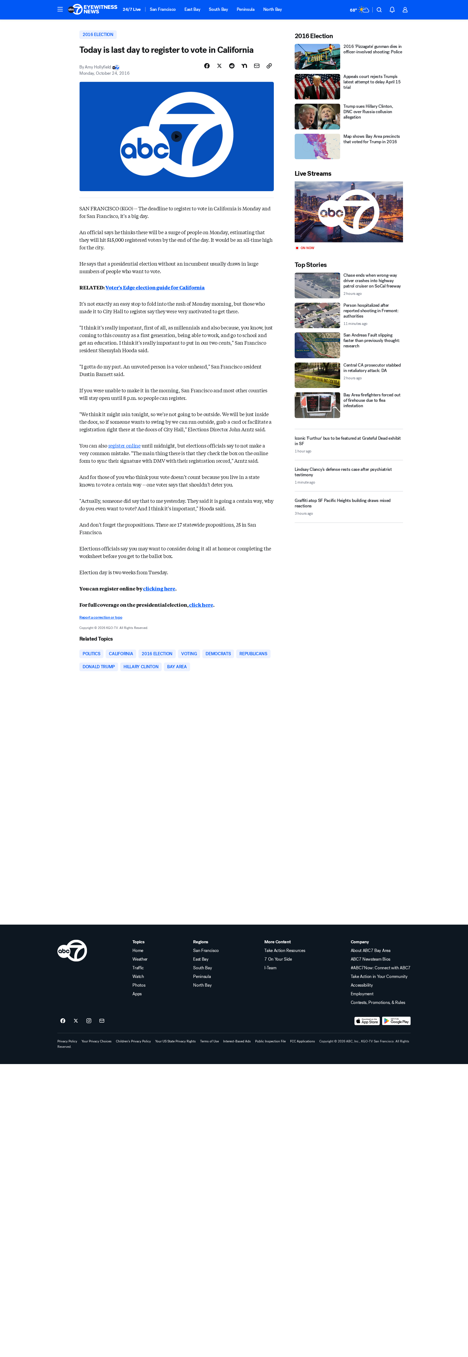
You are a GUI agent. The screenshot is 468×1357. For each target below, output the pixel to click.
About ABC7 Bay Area (371, 950)
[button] (60, 9)
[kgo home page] (72, 950)
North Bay (272, 9)
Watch (138, 976)
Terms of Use (209, 1041)
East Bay (192, 9)
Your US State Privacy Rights (175, 1041)
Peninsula (246, 9)
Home (137, 950)
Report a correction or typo (100, 617)
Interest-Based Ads (237, 1041)
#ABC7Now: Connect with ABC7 (381, 968)
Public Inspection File (270, 1041)
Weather (140, 959)
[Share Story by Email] (256, 65)
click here (201, 604)
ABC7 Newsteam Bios (370, 959)
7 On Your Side (278, 959)
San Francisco (163, 9)
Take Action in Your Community (379, 976)
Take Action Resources (284, 950)
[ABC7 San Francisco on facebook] (62, 1021)
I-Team (270, 968)
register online (124, 445)
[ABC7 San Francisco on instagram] (88, 1021)
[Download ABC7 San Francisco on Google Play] (396, 1021)
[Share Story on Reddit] (231, 65)
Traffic (138, 968)
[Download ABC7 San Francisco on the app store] (367, 1021)
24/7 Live (132, 9)
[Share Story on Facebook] (207, 65)
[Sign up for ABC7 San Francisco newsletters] (101, 1021)
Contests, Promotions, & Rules (378, 1002)
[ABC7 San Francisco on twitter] (75, 1021)
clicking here (159, 588)
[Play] (349, 211)
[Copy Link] (269, 65)
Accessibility (362, 985)
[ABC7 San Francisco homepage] (92, 10)
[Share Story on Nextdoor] (244, 65)
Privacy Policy (67, 1041)
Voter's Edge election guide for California (154, 287)
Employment (362, 994)
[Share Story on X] (219, 65)
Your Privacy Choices (97, 1041)
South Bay (218, 9)
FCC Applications (302, 1041)
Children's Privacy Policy (133, 1041)
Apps (137, 994)
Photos (138, 985)
